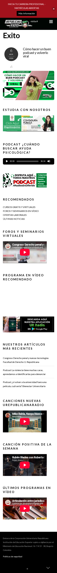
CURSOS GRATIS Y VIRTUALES (19, 207)
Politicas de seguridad (12, 556)
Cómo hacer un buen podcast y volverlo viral (37, 52)
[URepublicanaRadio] (17, 26)
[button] (28, 123)
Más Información (26, 13)
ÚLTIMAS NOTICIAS (14, 218)
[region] (28, 124)
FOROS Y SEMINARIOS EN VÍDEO (21, 211)
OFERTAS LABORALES (15, 214)
